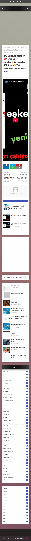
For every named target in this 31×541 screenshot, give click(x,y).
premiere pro (15, 454)
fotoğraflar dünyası (15, 400)
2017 (16, 515)
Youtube (15, 386)
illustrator (15, 409)
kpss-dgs (16, 426)
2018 (15, 512)
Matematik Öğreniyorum (18, 347)
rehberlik (15, 457)
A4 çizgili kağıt (15, 285)
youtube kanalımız (8, 277)
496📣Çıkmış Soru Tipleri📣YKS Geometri (18, 224)
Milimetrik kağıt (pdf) (17, 293)
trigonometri (15, 466)
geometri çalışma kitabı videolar (18, 47)
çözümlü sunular (15, 477)
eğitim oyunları (15, 394)
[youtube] (21, 1)
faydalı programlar (15, 397)
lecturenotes (15, 428)
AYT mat (16, 371)
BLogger (11, 538)
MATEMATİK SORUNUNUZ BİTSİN (18, 340)
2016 (15, 518)
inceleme (15, 411)
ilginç (16, 406)
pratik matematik (15, 451)
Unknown (18, 194)
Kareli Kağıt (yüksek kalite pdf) (18, 356)
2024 (15, 494)
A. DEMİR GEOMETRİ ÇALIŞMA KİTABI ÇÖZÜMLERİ (19, 317)
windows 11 (15, 474)
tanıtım (15, 460)
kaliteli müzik (15, 420)
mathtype (15, 437)
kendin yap (15, 423)
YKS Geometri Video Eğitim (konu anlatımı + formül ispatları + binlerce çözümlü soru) (19, 207)
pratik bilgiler (15, 448)
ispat (15, 417)
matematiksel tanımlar (15, 434)
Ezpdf (15, 374)
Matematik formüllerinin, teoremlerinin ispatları (18, 309)
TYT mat (16, 383)
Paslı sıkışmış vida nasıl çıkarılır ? (18, 302)
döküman (15, 391)
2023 (15, 497)
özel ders (15, 480)
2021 (15, 503)
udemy (15, 468)
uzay (15, 471)
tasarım (15, 463)
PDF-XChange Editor (15, 380)
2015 (15, 521)
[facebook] (10, 1)
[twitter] (14, 1)
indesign (15, 414)
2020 (15, 506)
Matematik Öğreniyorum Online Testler (18, 325)
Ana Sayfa (6, 47)
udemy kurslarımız (21, 277)
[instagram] (17, 1)
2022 (15, 500)
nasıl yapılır (16, 440)
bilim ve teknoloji (15, 389)
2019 (15, 509)
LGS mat (15, 377)
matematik (15, 431)
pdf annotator (15, 446)
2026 (16, 488)
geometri (15, 403)
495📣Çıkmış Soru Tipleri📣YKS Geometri (18, 216)
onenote (15, 443)
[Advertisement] (15, 27)
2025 (16, 491)
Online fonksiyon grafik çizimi (17, 333)
